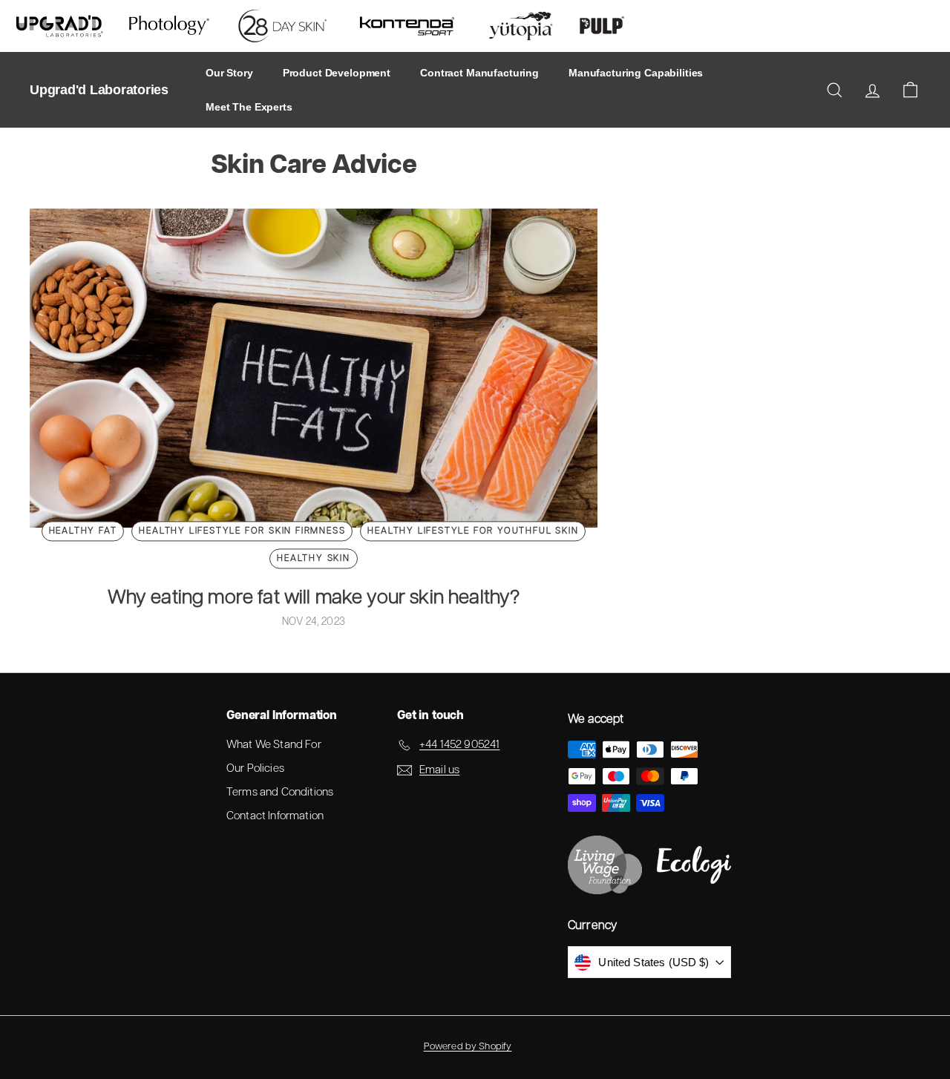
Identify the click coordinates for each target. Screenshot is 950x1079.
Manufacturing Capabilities (636, 73)
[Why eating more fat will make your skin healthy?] (313, 368)
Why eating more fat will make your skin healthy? (314, 598)
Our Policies (255, 768)
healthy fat (83, 531)
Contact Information (275, 815)
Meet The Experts (249, 107)
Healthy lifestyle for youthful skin (472, 531)
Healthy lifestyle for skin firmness (242, 531)
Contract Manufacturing (479, 73)
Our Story (229, 73)
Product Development (336, 73)
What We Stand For (273, 744)
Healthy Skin (313, 559)
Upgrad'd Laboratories (99, 89)
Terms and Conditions (279, 792)
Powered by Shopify (468, 1047)
